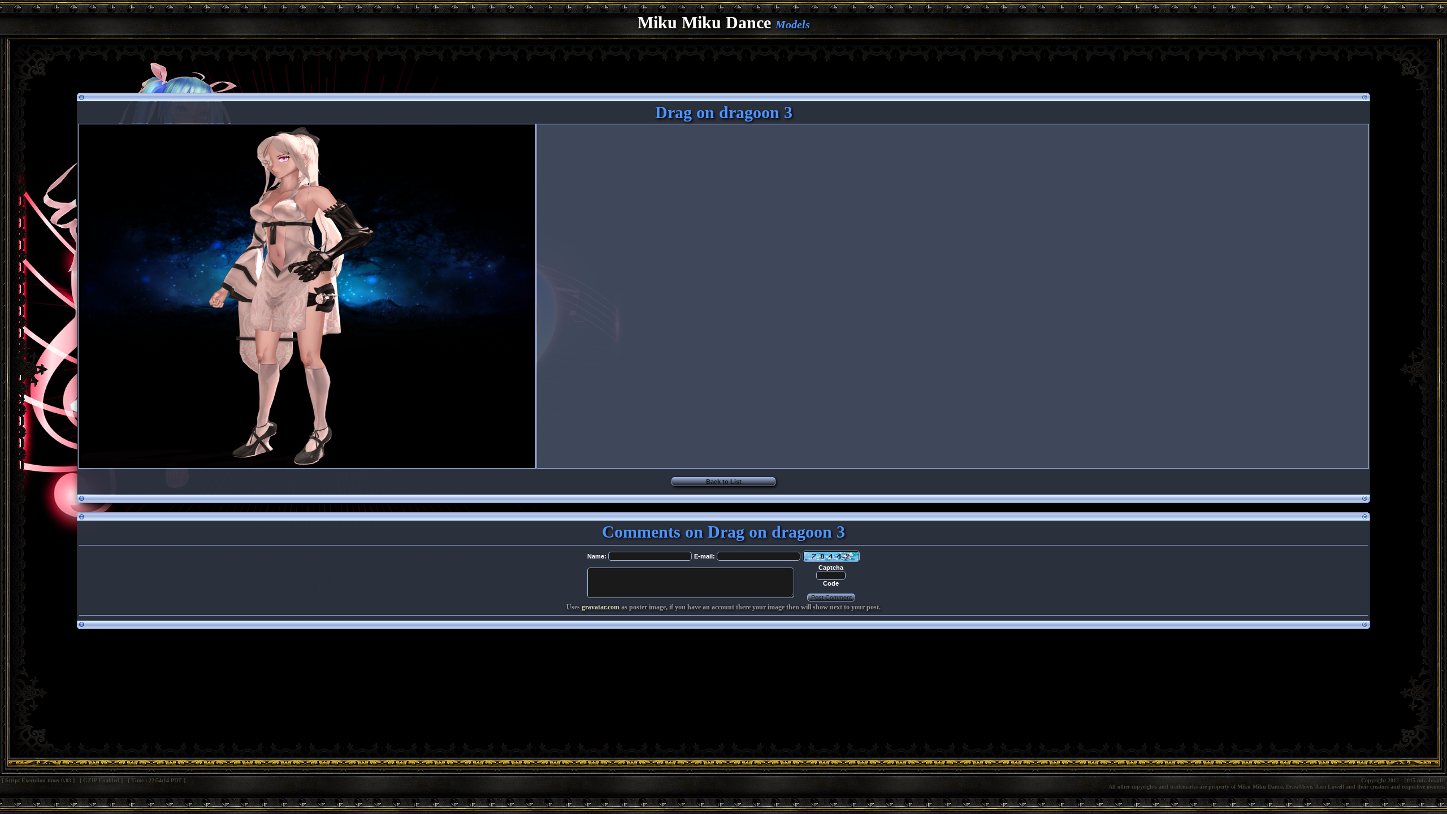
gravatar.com (600, 607)
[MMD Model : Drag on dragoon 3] (307, 464)
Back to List (724, 481)
